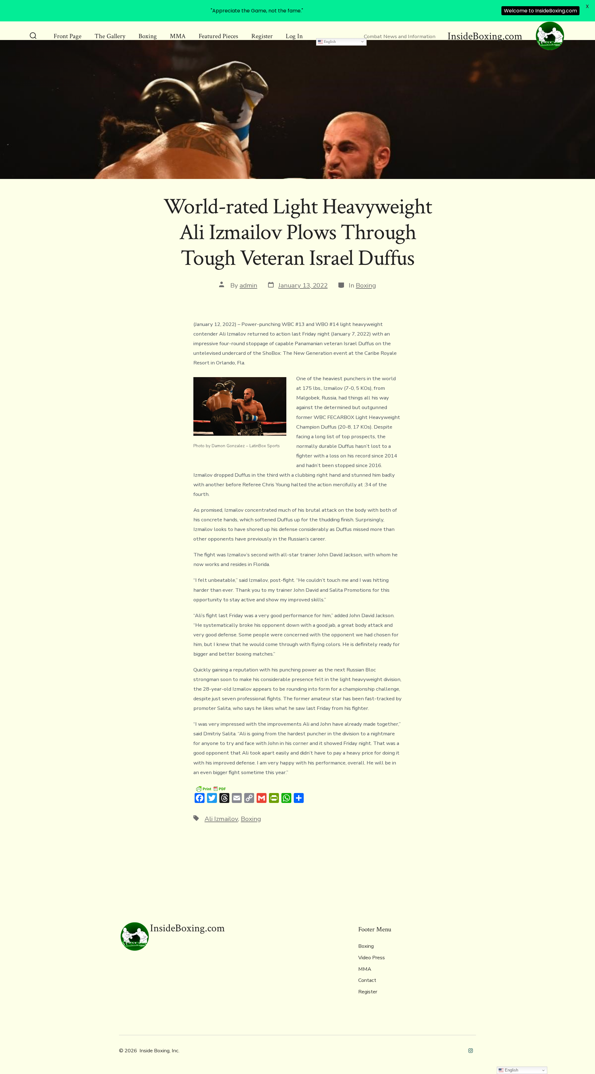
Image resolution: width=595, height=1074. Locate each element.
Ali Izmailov (221, 818)
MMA (178, 36)
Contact (367, 980)
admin (248, 285)
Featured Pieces (218, 36)
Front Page (68, 36)
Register (262, 36)
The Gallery (110, 36)
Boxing (148, 36)
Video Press (371, 957)
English (329, 41)
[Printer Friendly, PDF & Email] (210, 788)
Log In (294, 36)
